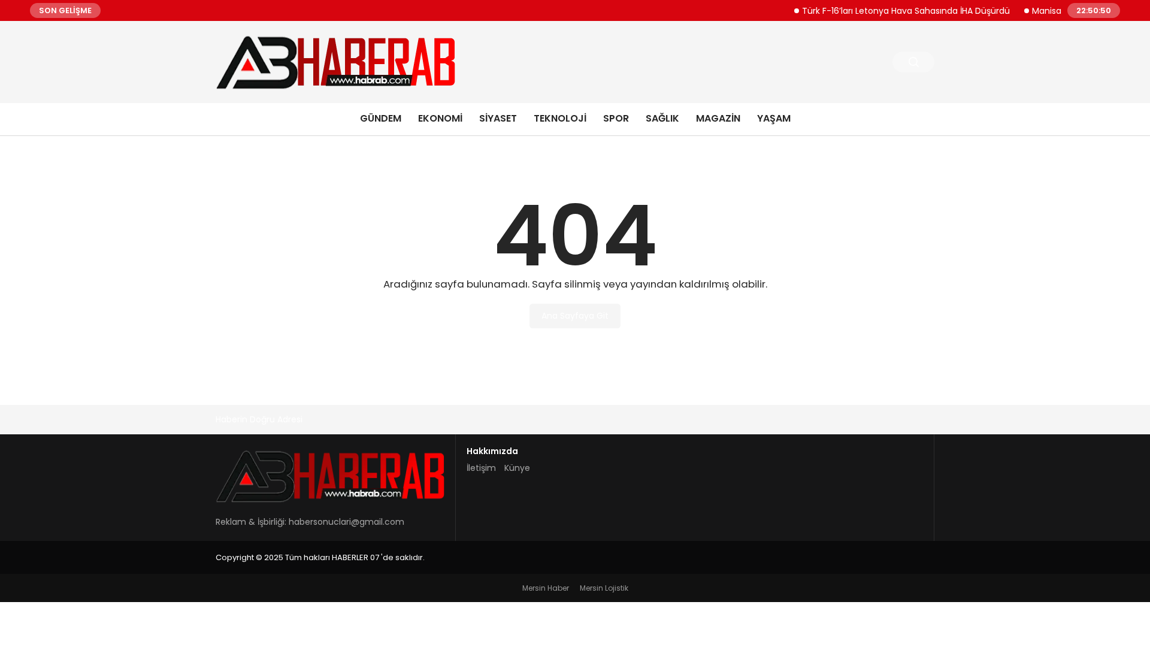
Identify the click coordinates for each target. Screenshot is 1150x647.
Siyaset (498, 118)
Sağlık (662, 118)
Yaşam (774, 118)
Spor (616, 118)
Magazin (718, 118)
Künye (517, 468)
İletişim (481, 468)
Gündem (380, 118)
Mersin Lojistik (604, 588)
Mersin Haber (545, 588)
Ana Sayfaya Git (575, 316)
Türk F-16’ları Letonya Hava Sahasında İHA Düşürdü (896, 10)
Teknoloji (560, 118)
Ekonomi (440, 118)
